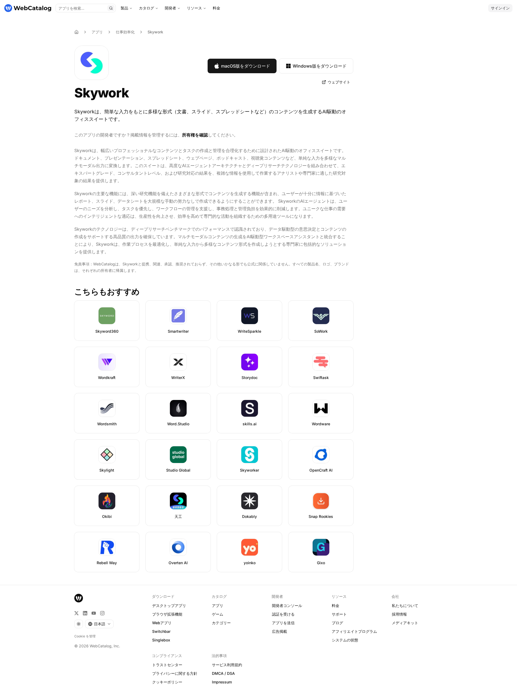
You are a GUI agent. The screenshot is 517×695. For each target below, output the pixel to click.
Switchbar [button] (161, 631)
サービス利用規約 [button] (227, 664)
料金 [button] (335, 605)
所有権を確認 (195, 135)
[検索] (111, 8)
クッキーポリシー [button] (167, 682)
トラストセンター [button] (167, 664)
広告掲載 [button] (279, 631)
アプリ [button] (217, 605)
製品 (124, 8)
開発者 (170, 8)
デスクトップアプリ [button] (169, 605)
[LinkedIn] (85, 613)
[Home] (76, 32)
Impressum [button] (222, 682)
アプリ (97, 32)
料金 (216, 8)
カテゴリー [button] (221, 622)
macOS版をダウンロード (245, 66)
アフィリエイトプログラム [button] (354, 631)
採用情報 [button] (399, 614)
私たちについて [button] (405, 605)
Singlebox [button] (161, 640)
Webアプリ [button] (162, 622)
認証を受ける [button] (283, 614)
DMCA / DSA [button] (223, 673)
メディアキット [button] (405, 622)
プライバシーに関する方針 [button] (174, 673)
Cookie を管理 (85, 636)
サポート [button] (339, 614)
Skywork (155, 32)
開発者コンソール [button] (287, 605)
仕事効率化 (125, 32)
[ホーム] (27, 8)
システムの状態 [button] (345, 640)
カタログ (146, 8)
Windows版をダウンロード (320, 66)
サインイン (500, 8)
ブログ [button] (337, 622)
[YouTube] (94, 613)
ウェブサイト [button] (339, 82)
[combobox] (99, 624)
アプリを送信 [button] (283, 622)
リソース (194, 8)
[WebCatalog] (78, 598)
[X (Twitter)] (76, 613)
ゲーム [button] (217, 614)
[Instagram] (102, 613)
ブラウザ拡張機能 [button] (167, 614)
